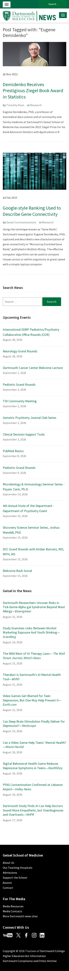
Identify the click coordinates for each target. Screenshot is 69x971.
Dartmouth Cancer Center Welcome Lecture (33, 368)
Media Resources (13, 906)
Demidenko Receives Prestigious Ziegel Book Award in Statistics (33, 90)
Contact (8, 887)
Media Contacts (12, 911)
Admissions (10, 872)
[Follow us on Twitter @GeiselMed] (20, 935)
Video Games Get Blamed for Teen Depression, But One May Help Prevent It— (32, 700)
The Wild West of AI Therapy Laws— (34, 655)
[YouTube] (9, 935)
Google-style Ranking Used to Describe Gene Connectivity (32, 211)
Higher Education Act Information (24, 956)
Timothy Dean (15, 105)
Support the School (15, 877)
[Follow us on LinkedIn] (43, 935)
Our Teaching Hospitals (17, 867)
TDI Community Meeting (20, 401)
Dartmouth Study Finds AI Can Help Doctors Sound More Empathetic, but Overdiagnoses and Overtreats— (33, 810)
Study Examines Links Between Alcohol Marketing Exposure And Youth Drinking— (31, 632)
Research (36, 105)
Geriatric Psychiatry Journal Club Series (29, 417)
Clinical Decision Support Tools (24, 434)
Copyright (9, 951)
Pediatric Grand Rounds (19, 384)
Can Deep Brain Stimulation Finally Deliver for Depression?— (34, 723)
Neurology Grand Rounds (20, 351)
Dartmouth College (52, 951)
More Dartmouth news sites (20, 916)
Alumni (7, 883)
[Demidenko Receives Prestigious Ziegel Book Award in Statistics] (34, 54)
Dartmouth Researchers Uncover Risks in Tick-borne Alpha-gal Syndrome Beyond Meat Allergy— (34, 607)
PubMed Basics (13, 451)
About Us (8, 862)
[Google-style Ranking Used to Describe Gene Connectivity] (34, 171)
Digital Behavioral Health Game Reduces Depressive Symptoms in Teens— (33, 765)
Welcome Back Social (17, 571)
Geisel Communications (21, 222)
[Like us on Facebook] (27, 935)
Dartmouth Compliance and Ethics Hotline (30, 961)
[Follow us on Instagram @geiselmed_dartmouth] (35, 935)
